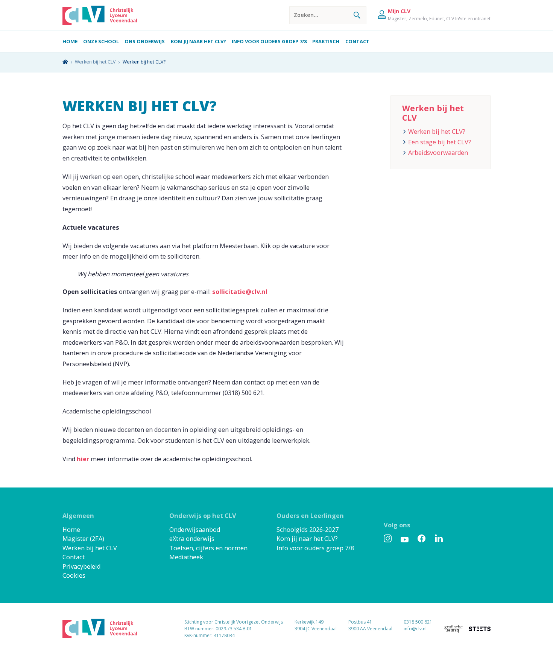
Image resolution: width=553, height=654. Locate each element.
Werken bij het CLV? (436, 131)
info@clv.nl (415, 628)
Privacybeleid (81, 566)
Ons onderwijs (145, 41)
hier (83, 459)
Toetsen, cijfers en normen (208, 548)
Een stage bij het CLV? (439, 142)
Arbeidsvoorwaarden (438, 152)
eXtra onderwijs (191, 538)
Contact (357, 41)
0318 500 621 (418, 622)
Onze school (101, 41)
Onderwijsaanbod (194, 529)
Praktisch (325, 41)
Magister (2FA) (83, 538)
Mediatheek (186, 557)
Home (69, 41)
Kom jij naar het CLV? (198, 41)
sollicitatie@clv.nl (239, 292)
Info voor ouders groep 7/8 (269, 41)
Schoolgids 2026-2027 (307, 529)
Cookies (73, 575)
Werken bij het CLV (89, 548)
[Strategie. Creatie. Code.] (480, 629)
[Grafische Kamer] (450, 628)
